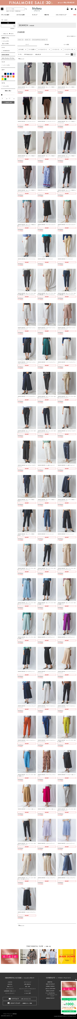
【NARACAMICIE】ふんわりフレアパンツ (46, 843)
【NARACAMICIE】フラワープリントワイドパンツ (46, 775)
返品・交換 (27, 986)
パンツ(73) (6, 43)
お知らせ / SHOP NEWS (50, 988)
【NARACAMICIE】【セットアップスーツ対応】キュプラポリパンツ (66, 810)
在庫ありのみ (5, 33)
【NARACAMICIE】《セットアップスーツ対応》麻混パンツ (66, 741)
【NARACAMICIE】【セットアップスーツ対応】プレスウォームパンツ (46, 397)
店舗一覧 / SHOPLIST (50, 984)
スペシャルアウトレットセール (38, 39)
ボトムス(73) (6, 41)
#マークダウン (12, 11)
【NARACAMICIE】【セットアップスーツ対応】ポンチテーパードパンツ (26, 431)
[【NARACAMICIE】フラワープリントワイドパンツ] (46, 761)
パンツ (19, 39)
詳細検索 (12, 28)
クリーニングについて (9, 993)
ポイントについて (9, 988)
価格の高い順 (38, 54)
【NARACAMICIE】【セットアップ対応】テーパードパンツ (66, 122)
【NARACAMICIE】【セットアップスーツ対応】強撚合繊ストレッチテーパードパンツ (26, 294)
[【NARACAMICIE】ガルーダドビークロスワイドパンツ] (66, 417)
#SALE (7, 11)
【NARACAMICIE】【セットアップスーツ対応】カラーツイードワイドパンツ (66, 569)
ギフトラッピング (27, 982)
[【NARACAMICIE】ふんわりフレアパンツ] (46, 830)
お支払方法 (10, 984)
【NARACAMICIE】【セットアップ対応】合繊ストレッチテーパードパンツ (66, 191)
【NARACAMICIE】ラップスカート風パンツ (66, 774)
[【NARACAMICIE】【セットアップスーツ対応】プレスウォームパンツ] (46, 383)
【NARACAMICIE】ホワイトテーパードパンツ (26, 259)
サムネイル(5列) (75, 54)
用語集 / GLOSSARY (50, 990)
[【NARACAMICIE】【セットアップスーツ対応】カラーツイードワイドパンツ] (66, 555)
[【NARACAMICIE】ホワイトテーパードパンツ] (26, 245)
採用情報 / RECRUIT (50, 998)
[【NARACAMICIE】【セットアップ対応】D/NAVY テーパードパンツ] (26, 486)
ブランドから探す (5, 14)
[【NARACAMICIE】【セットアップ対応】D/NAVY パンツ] (26, 520)
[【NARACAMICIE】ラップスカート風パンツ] (66, 761)
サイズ (26, 39)
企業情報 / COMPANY (50, 986)
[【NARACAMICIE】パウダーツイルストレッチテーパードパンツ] (46, 692)
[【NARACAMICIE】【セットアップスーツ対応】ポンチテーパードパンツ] (26, 417)
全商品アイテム (5, 37)
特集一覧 (46, 14)
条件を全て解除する (71, 36)
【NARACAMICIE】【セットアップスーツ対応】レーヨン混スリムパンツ (26, 878)
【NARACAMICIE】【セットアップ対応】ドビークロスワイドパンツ (46, 500)
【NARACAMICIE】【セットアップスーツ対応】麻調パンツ (46, 603)
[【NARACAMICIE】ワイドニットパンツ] (46, 520)
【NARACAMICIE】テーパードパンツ (45, 259)
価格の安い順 (29, 54)
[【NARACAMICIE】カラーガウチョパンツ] (46, 624)
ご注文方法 (10, 982)
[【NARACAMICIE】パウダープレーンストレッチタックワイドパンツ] (26, 314)
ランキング (34, 14)
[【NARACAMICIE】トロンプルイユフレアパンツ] (46, 211)
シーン (3, 47)
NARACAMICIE (5, 54)
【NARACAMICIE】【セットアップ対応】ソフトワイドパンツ (26, 88)
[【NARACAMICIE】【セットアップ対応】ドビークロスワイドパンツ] (46, 486)
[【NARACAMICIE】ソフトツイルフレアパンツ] (46, 348)
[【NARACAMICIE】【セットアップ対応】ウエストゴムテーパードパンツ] (66, 142)
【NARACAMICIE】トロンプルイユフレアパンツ (46, 225)
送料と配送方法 (27, 984)
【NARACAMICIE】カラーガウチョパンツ (46, 637)
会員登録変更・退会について (10, 991)
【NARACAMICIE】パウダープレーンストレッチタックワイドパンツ (26, 328)
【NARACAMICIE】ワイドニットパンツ (45, 534)
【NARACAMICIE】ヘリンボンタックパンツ (26, 121)
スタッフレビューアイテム (8, 58)
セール (3, 83)
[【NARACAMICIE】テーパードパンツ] (46, 245)
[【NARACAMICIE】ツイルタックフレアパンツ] (46, 864)
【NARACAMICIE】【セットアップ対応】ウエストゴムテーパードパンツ (66, 156)
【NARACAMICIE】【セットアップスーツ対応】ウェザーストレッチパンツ (26, 569)
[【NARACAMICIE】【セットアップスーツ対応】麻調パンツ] (46, 589)
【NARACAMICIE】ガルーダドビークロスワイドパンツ (66, 431)
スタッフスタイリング (61, 14)
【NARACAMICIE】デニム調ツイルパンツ (46, 465)
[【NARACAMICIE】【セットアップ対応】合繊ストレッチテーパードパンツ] (66, 177)
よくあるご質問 (27, 993)
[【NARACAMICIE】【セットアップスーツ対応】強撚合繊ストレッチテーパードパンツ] (26, 280)
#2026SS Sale (17, 11)
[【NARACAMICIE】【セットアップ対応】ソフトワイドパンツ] (26, 73)
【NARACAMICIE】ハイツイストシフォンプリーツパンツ (46, 672)
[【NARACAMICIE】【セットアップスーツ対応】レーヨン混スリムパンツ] (26, 864)
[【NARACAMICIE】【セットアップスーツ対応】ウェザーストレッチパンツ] (26, 555)
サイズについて (27, 991)
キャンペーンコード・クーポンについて (27, 988)
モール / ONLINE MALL (50, 993)
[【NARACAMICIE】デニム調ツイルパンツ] (46, 452)
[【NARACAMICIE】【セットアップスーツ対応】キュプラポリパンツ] (66, 795)
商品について (10, 986)
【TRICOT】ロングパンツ (42, 190)
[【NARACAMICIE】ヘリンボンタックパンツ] (26, 108)
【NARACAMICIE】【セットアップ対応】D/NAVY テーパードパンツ (26, 500)
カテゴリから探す (20, 14)
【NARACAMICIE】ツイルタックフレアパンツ (46, 878)
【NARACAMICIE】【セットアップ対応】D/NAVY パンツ (26, 535)
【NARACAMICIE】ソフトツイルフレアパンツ (46, 363)
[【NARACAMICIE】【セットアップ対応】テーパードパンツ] (66, 108)
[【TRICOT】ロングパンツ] (46, 177)
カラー (3, 69)
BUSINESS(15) (6, 50)
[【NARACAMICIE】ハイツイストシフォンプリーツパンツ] (46, 658)
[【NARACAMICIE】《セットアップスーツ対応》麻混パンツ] (66, 727)
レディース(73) (6, 65)
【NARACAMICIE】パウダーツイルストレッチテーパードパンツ (46, 706)
